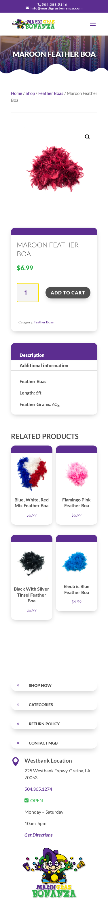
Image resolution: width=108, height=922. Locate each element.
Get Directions (38, 834)
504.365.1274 (38, 789)
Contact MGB (43, 743)
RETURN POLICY (44, 723)
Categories (41, 704)
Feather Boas (50, 93)
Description (32, 355)
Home (16, 93)
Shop (30, 93)
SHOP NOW (40, 685)
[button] (87, 137)
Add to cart (68, 292)
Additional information (44, 365)
